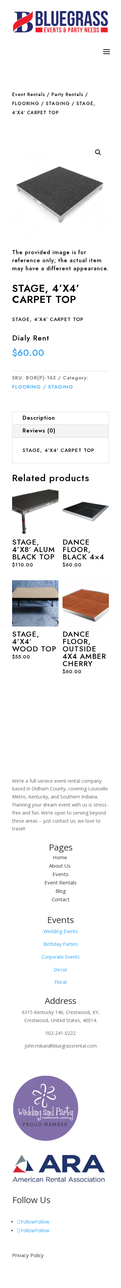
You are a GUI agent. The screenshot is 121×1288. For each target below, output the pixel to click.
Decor (60, 969)
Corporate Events (61, 957)
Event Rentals (28, 94)
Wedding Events (60, 931)
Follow (42, 1221)
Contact (61, 899)
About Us (60, 865)
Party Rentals (67, 94)
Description (39, 418)
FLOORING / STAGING (41, 103)
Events (60, 874)
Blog (60, 890)
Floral (60, 982)
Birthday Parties (60, 944)
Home (61, 857)
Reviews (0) (39, 430)
